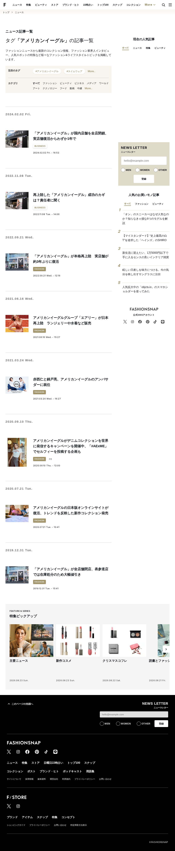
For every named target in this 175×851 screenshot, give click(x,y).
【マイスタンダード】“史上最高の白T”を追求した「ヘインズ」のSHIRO (144, 238)
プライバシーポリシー (85, 779)
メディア (91, 83)
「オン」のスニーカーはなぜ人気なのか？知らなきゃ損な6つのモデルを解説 (145, 218)
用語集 (90, 771)
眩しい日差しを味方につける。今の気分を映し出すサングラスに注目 (145, 272)
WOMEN (145, 170)
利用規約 (66, 779)
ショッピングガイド (16, 825)
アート (36, 88)
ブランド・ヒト (70, 5)
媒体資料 (42, 779)
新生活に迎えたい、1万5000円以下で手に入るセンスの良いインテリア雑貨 (145, 255)
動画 (72, 88)
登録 (144, 178)
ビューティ (41, 5)
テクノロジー (50, 88)
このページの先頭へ (22, 703)
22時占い (88, 5)
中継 (79, 88)
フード (63, 88)
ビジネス (79, 83)
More (148, 4)
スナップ (117, 5)
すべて (36, 83)
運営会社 (54, 779)
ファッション (50, 83)
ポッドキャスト (72, 771)
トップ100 (103, 5)
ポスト (31, 771)
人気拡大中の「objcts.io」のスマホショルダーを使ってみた (145, 289)
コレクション (133, 5)
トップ (6, 12)
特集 (28, 5)
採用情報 (29, 779)
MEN (128, 170)
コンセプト (68, 817)
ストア (54, 5)
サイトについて (14, 779)
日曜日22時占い (53, 762)
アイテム (27, 817)
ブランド (12, 817)
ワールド (104, 83)
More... (91, 71)
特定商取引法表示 (78, 825)
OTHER (162, 170)
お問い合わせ (105, 779)
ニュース (17, 5)
